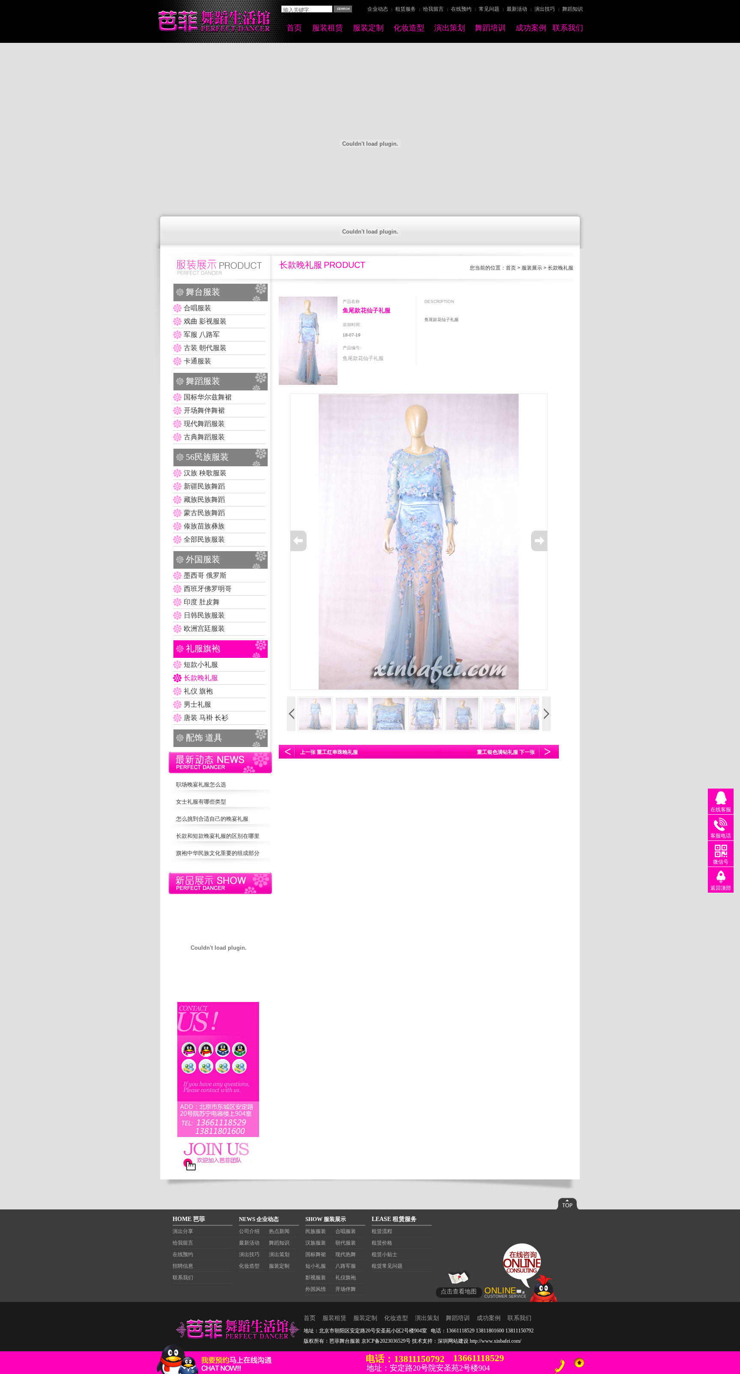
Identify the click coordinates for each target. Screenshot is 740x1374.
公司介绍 (249, 1231)
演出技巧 (544, 9)
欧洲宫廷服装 (204, 628)
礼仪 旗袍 (198, 691)
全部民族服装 (204, 539)
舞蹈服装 (203, 381)
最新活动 (517, 9)
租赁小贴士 (384, 1254)
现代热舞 (345, 1254)
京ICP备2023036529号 (386, 1341)
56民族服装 (207, 457)
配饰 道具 (204, 737)
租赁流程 (382, 1231)
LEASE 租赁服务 (394, 1219)
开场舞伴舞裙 (204, 410)
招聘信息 (183, 1266)
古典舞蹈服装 (204, 437)
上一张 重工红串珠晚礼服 (329, 752)
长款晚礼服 (201, 677)
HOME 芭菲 (189, 1219)
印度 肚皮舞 (202, 602)
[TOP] (579, 1363)
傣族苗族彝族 (204, 526)
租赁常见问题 (387, 1266)
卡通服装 (197, 361)
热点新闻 (279, 1231)
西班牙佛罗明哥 (208, 588)
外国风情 (315, 1289)
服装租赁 (327, 28)
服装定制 (368, 28)
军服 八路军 (202, 334)
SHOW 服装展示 (325, 1219)
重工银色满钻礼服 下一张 (506, 752)
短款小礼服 (201, 664)
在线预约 (461, 9)
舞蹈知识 (572, 9)
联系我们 (567, 28)
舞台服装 (203, 292)
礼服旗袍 (203, 648)
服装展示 (532, 268)
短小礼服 (315, 1266)
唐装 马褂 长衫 (206, 717)
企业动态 (377, 9)
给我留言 (433, 9)
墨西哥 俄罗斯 (205, 575)
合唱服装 (197, 308)
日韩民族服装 (204, 615)
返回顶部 (720, 888)
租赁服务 (405, 9)
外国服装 (203, 559)
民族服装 (315, 1231)
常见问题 (489, 9)
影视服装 (315, 1278)
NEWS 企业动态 (259, 1219)
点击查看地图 (459, 1291)
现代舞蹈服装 (204, 423)
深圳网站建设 (453, 1341)
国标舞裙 (315, 1254)
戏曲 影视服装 (205, 321)
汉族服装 (315, 1243)
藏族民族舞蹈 (204, 499)
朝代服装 (345, 1243)
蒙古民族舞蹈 (204, 512)
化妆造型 (409, 28)
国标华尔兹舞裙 (208, 397)
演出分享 (183, 1231)
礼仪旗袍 (345, 1278)
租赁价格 (382, 1243)
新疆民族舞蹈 (204, 486)
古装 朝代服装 (205, 347)
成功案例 (531, 28)
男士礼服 (197, 704)
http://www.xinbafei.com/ (495, 1341)
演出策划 (449, 28)
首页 (294, 28)
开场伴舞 (345, 1289)
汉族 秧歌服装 (205, 473)
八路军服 (345, 1266)
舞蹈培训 (490, 28)
